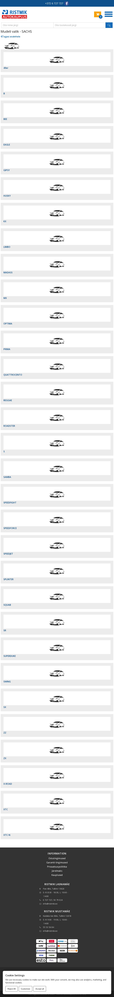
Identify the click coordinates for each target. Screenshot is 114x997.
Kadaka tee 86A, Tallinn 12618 (57, 916)
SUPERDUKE (9, 656)
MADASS (8, 272)
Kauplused (57, 875)
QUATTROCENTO (12, 374)
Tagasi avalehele (11, 36)
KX (4, 221)
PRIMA (6, 349)
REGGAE (7, 400)
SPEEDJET (8, 553)
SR (4, 630)
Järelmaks (57, 870)
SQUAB (7, 604)
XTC (5, 809)
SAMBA (7, 477)
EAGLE (6, 144)
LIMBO (6, 246)
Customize (25, 989)
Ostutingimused (57, 858)
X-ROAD (7, 783)
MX (5, 298)
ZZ (4, 732)
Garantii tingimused (57, 862)
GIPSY (6, 170)
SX (4, 707)
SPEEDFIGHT (9, 502)
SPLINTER (8, 579)
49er (5, 67)
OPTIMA (7, 323)
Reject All (12, 989)
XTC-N (6, 835)
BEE (5, 119)
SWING (7, 681)
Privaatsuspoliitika (57, 866)
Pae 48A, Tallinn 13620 (53, 888)
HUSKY (7, 195)
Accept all (39, 989)
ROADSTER (9, 425)
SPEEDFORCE (10, 528)
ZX (4, 758)
